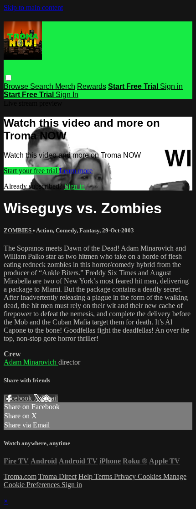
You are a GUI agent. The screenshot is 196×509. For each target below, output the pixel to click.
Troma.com (20, 476)
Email (49, 398)
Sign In (67, 94)
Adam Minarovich (31, 362)
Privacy (126, 476)
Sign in (171, 86)
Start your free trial (31, 171)
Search (42, 86)
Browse (17, 86)
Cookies (150, 476)
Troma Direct (57, 476)
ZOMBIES (18, 230)
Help (86, 476)
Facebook (19, 398)
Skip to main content (33, 7)
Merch (65, 86)
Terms (104, 476)
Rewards (91, 86)
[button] (8, 78)
